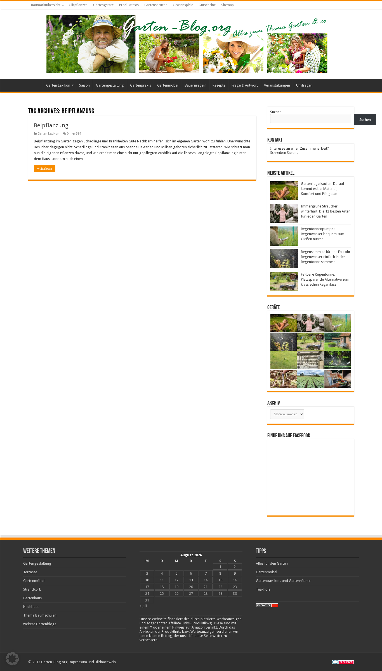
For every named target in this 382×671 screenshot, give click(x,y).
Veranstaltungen (277, 85)
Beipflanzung (51, 125)
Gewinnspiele (183, 5)
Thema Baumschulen (39, 615)
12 (176, 580)
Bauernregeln (195, 85)
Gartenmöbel (167, 85)
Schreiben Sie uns (284, 153)
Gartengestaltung (110, 85)
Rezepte (219, 85)
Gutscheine (207, 5)
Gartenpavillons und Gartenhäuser (283, 581)
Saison (84, 85)
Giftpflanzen (78, 5)
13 (191, 580)
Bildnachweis (105, 662)
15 (220, 580)
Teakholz (263, 589)
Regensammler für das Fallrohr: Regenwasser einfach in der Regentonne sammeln (326, 257)
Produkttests (129, 5)
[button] (12, 658)
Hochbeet (31, 607)
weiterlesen (44, 169)
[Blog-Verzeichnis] (343, 662)
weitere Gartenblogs (39, 624)
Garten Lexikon (58, 85)
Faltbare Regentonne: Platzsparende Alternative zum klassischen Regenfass (325, 279)
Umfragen (304, 85)
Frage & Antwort (245, 85)
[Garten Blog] (186, 43)
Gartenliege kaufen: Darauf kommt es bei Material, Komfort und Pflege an (322, 189)
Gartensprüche (155, 5)
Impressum (78, 662)
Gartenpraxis (140, 85)
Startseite (35, 84)
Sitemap (227, 5)
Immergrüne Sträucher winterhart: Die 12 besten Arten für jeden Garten (325, 211)
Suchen (276, 112)
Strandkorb (32, 589)
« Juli (143, 606)
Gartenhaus (32, 598)
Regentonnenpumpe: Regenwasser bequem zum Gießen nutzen (322, 234)
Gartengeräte (103, 5)
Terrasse (30, 572)
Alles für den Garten (272, 563)
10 (147, 580)
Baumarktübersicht (45, 5)
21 (205, 587)
